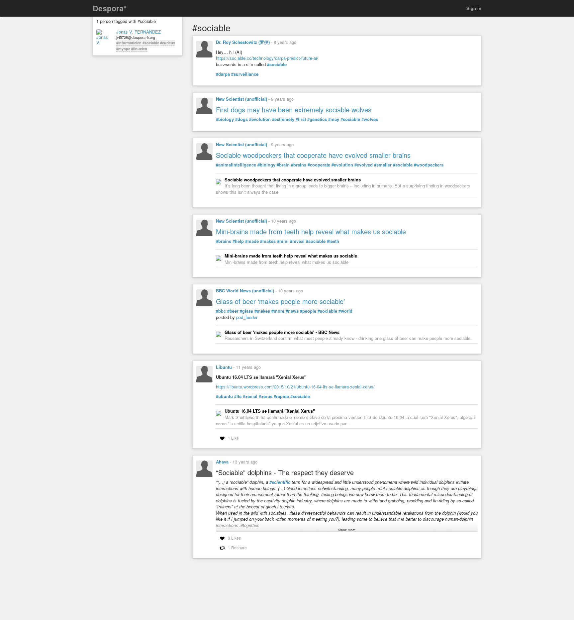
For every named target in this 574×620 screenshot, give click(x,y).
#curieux (167, 42)
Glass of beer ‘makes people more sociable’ (280, 301)
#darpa (223, 74)
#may (333, 119)
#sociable (151, 42)
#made (252, 241)
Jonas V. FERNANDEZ (138, 32)
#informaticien (129, 42)
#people (308, 311)
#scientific (279, 482)
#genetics (317, 119)
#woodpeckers (428, 165)
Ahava (222, 462)
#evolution (260, 119)
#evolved (363, 165)
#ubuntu (224, 396)
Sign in (473, 8)
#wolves (369, 119)
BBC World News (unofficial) (245, 290)
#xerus (265, 396)
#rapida (281, 396)
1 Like (233, 438)
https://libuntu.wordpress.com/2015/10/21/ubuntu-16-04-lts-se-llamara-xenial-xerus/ (295, 386)
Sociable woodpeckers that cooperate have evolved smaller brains (313, 155)
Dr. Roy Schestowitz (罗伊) (243, 42)
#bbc (221, 311)
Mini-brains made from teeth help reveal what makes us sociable (311, 231)
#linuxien (139, 48)
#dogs (241, 119)
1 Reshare (237, 547)
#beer (233, 311)
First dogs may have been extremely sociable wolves (293, 109)
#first (301, 119)
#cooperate (319, 165)
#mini (283, 241)
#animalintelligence (236, 165)
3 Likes (234, 538)
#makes (268, 241)
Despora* (110, 8)
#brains (298, 165)
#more (277, 311)
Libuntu (224, 367)
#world (345, 311)
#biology (225, 119)
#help (238, 241)
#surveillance (244, 74)
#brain (283, 165)
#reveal (297, 241)
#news (292, 311)
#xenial (250, 396)
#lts (237, 396)
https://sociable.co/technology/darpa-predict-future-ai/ (267, 58)
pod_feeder (246, 317)
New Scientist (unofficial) (241, 99)
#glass (246, 311)
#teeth (333, 241)
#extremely (283, 119)
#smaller (383, 165)
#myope (123, 48)
